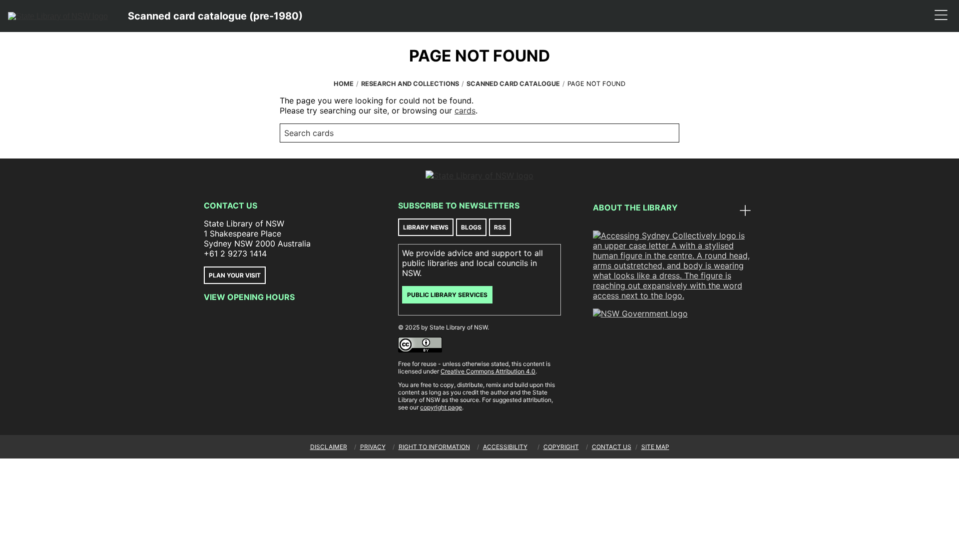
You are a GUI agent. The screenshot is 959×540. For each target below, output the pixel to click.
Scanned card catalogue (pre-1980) (215, 16)
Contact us (611, 446)
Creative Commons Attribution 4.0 (488, 371)
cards (465, 111)
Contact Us (230, 205)
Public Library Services (447, 294)
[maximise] (745, 211)
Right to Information (434, 446)
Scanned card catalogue (513, 84)
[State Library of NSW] (58, 16)
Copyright (561, 446)
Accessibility (505, 446)
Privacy (373, 446)
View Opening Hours (249, 297)
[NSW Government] (640, 313)
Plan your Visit (235, 275)
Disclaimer (328, 446)
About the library (635, 207)
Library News (426, 227)
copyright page (441, 407)
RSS (500, 227)
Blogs (471, 227)
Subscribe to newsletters (458, 205)
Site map (655, 446)
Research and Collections (410, 84)
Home (344, 84)
